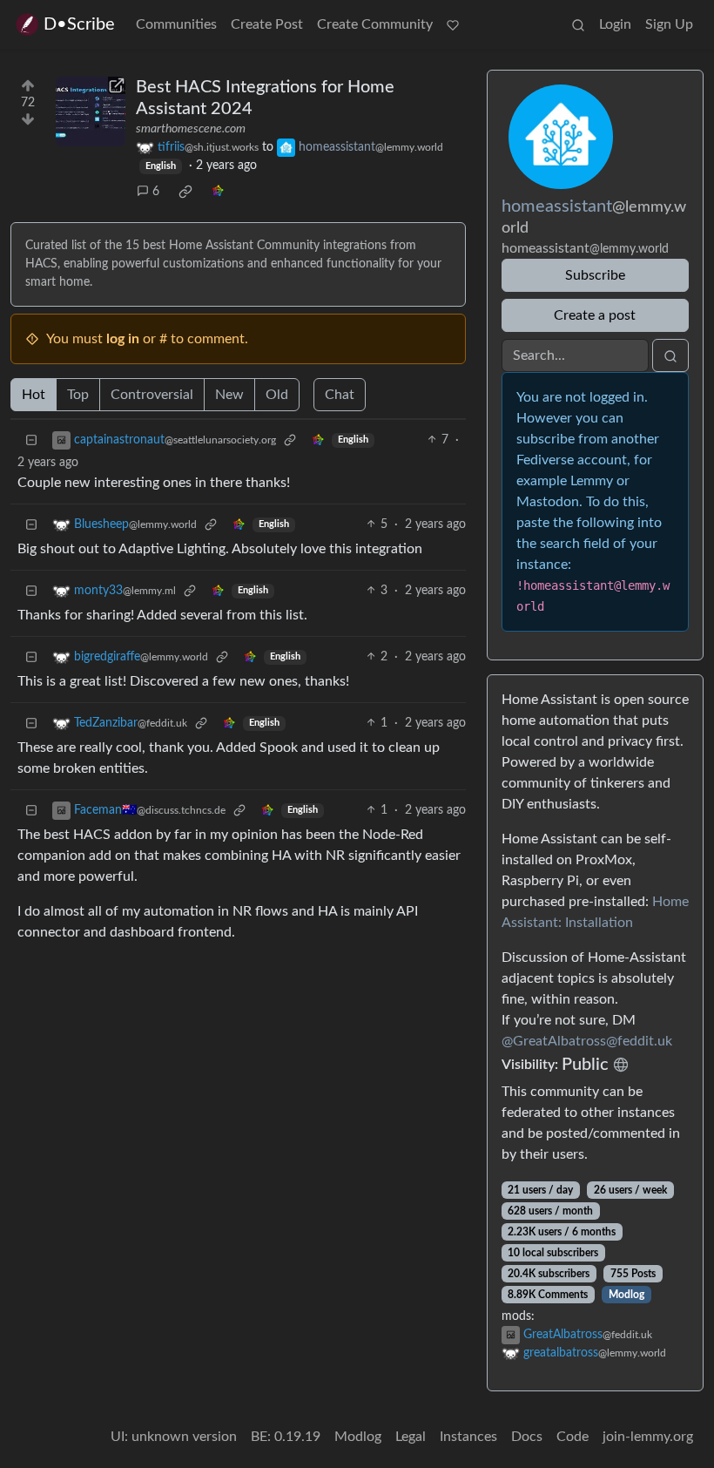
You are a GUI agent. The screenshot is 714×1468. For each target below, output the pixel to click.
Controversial (152, 395)
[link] (185, 191)
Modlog (626, 1294)
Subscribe (595, 275)
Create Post (267, 24)
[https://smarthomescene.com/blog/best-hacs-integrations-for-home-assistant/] (90, 111)
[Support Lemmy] (453, 24)
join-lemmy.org (648, 1437)
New (229, 395)
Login (615, 24)
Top (78, 395)
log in (122, 339)
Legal (410, 1437)
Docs (526, 1437)
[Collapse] (31, 440)
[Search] (578, 24)
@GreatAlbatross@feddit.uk (587, 1041)
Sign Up (669, 24)
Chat (339, 395)
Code (572, 1437)
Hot (33, 395)
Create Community (375, 24)
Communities (176, 24)
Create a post (595, 315)
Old (277, 395)
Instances (468, 1437)
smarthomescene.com (191, 129)
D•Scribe (79, 24)
